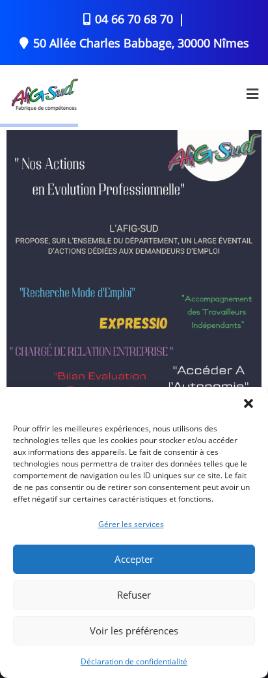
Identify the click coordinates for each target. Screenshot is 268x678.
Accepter (134, 558)
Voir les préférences (134, 630)
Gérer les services (131, 524)
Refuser (134, 594)
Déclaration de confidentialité (134, 661)
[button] (248, 403)
